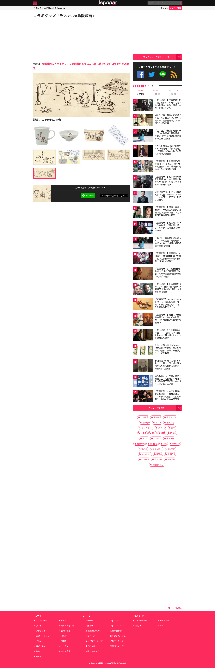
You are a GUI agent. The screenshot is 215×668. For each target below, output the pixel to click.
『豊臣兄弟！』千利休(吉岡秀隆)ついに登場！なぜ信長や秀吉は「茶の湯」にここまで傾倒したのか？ (168, 333)
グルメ (39, 641)
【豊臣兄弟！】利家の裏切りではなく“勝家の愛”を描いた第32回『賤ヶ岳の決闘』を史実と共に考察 (168, 287)
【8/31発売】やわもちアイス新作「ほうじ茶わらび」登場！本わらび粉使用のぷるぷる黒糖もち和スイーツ (168, 303)
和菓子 (64, 641)
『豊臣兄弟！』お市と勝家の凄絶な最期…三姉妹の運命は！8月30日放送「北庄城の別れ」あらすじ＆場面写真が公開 (168, 396)
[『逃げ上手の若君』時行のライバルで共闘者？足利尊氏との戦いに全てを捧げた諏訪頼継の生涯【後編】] (143, 243)
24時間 (140, 92)
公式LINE (163, 74)
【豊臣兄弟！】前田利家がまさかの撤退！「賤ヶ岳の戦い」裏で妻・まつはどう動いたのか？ (168, 226)
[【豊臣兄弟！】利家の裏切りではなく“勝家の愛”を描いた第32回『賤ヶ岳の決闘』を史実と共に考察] (143, 289)
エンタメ (64, 646)
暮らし (39, 651)
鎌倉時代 (171, 454)
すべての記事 (41, 620)
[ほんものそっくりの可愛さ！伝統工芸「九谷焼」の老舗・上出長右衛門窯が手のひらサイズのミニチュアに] (143, 381)
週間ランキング (117, 646)
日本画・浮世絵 (67, 625)
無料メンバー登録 (117, 635)
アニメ (158, 422)
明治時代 (141, 443)
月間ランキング (92, 651)
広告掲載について (93, 630)
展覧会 (159, 454)
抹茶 (165, 443)
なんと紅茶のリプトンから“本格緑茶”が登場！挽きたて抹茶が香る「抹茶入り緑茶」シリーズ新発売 (168, 349)
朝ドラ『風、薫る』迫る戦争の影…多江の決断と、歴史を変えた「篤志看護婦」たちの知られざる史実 (168, 119)
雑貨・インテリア (43, 635)
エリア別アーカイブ (94, 641)
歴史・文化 (65, 651)
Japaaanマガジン (117, 620)
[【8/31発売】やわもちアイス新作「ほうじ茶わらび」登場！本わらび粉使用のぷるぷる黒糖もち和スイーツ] (143, 304)
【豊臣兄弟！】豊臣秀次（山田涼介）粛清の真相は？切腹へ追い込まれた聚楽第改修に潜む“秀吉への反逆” (168, 257)
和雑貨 (64, 635)
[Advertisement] (57, 39)
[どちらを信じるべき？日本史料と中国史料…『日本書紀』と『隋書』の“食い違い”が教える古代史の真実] (143, 151)
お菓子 (143, 433)
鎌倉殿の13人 (158, 464)
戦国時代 (157, 417)
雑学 (173, 427)
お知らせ (89, 625)
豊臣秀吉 (171, 448)
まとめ (64, 620)
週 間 (157, 92)
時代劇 (173, 433)
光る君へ (158, 459)
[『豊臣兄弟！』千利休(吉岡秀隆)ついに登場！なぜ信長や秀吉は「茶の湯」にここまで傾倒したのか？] (143, 335)
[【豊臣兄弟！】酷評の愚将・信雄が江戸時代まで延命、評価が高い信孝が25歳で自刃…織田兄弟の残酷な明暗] (143, 212)
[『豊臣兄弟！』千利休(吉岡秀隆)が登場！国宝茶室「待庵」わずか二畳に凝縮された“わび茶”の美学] (143, 274)
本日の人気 (90, 646)
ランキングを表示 (156, 408)
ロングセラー (147, 427)
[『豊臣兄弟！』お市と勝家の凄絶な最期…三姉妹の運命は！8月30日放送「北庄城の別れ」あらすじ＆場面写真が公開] (143, 396)
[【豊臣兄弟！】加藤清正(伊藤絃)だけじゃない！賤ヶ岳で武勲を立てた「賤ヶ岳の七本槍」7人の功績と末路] (143, 166)
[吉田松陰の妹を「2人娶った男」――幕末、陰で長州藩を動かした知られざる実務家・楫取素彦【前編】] (143, 366)
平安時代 (146, 422)
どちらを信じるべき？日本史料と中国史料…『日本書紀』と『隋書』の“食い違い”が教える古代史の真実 (168, 149)
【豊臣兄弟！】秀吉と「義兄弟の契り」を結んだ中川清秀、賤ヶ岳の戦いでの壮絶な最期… (168, 318)
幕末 (154, 433)
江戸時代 (144, 417)
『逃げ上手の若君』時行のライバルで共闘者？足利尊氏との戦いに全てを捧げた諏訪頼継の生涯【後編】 (168, 241)
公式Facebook (140, 74)
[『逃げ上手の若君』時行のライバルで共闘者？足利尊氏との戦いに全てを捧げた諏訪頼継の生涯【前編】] (143, 136)
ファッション (41, 630)
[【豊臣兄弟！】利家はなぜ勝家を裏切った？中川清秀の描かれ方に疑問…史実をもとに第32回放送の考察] (143, 182)
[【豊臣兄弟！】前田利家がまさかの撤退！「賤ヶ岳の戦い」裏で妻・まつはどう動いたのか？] (143, 228)
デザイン (176, 443)
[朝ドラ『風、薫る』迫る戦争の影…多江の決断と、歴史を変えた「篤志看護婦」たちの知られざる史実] (143, 120)
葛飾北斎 (171, 459)
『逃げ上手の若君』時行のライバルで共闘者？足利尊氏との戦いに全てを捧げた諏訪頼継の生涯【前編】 (168, 134)
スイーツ (162, 427)
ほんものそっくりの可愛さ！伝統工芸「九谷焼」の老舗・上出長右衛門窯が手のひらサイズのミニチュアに (168, 379)
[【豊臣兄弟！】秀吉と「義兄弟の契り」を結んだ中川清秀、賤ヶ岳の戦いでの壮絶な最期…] (143, 320)
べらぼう (157, 438)
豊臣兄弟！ (157, 448)
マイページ (90, 635)
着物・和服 (65, 630)
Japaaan (107, 3)
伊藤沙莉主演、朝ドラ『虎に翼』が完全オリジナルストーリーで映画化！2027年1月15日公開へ (168, 195)
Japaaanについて (117, 625)
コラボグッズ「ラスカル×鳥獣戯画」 (64, 15)
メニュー (35, 3)
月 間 (173, 92)
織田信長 (170, 438)
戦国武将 (170, 422)
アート (39, 625)
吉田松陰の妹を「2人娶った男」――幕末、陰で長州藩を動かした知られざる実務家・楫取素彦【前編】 (168, 364)
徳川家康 (154, 443)
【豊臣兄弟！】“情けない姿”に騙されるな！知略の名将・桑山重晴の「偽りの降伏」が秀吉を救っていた (168, 103)
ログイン (164, 8)
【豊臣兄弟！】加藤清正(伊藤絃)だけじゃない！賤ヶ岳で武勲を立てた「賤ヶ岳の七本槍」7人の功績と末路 (168, 165)
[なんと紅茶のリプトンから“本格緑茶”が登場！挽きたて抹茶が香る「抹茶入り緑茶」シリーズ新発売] (143, 350)
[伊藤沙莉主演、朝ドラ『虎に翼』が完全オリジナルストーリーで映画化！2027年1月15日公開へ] (143, 197)
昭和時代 (145, 459)
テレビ (145, 438)
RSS (173, 74)
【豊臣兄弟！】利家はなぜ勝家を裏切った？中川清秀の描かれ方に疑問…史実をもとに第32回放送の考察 (168, 180)
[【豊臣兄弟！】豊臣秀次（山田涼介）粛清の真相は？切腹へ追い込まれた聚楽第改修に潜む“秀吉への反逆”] (143, 258)
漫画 (163, 433)
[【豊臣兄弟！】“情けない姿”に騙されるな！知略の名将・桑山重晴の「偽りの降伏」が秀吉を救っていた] (143, 105)
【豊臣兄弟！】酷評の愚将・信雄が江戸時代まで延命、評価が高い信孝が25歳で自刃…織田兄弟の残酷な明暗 (168, 211)
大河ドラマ (171, 417)
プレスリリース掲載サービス (156, 56)
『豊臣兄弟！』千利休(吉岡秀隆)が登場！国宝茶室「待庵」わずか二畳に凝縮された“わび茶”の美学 (168, 272)
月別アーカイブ (116, 641)
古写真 (39, 656)
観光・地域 (40, 646)
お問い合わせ (116, 630)
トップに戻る (176, 607)
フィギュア (146, 454)
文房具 (144, 448)
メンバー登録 (175, 8)
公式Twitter (151, 74)
